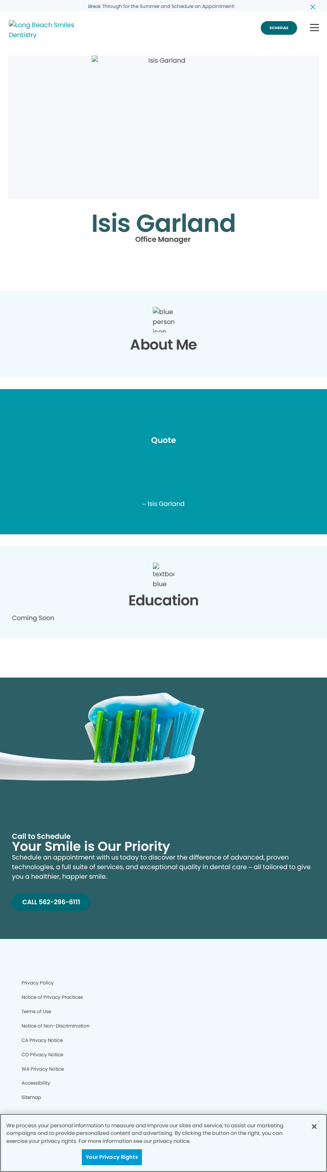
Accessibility (36, 1082)
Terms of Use (36, 1011)
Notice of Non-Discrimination (56, 1025)
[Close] (314, 1126)
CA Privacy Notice (42, 1040)
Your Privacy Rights (112, 1157)
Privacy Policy (38, 982)
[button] (314, 28)
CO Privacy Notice (42, 1054)
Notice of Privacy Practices (52, 997)
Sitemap (31, 1097)
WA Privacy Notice (43, 1068)
